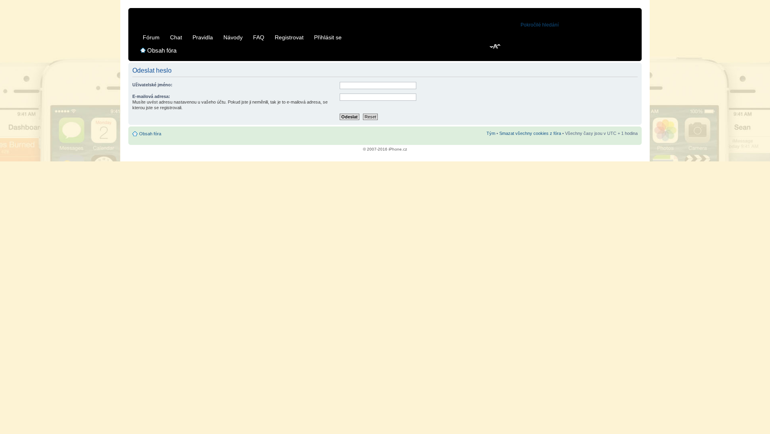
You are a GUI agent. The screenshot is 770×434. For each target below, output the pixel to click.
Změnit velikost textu (495, 47)
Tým (490, 133)
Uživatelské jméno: (152, 84)
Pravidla (202, 37)
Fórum (151, 37)
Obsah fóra (161, 50)
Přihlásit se (328, 37)
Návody (233, 37)
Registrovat (289, 37)
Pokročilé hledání (540, 25)
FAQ (258, 37)
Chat (176, 37)
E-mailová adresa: (151, 96)
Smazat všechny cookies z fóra (530, 133)
